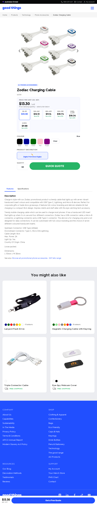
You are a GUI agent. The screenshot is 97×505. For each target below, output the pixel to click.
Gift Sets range (55, 258)
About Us (7, 414)
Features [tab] (10, 189)
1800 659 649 (68, 2)
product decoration (27, 150)
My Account (90, 2)
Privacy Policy (9, 431)
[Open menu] (92, 8)
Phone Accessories (42, 15)
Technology (26, 15)
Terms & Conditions (11, 435)
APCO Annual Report (13, 439)
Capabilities (8, 418)
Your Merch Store (56, 473)
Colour (48, 136)
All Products (54, 456)
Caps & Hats (54, 431)
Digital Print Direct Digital (32, 155)
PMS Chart (53, 477)
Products (14, 15)
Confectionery (55, 418)
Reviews (6, 481)
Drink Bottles (54, 439)
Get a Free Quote (53, 500)
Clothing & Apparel (57, 414)
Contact (79, 2)
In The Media (8, 427)
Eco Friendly (54, 427)
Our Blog (7, 468)
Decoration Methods (12, 473)
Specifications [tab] (23, 189)
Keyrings (52, 435)
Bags (50, 423)
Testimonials (8, 477)
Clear (55, 141)
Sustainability (8, 423)
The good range (55, 452)
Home (5, 15)
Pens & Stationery (56, 444)
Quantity (20, 163)
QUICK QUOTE (54, 166)
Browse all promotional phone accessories (29, 258)
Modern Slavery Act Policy (15, 444)
